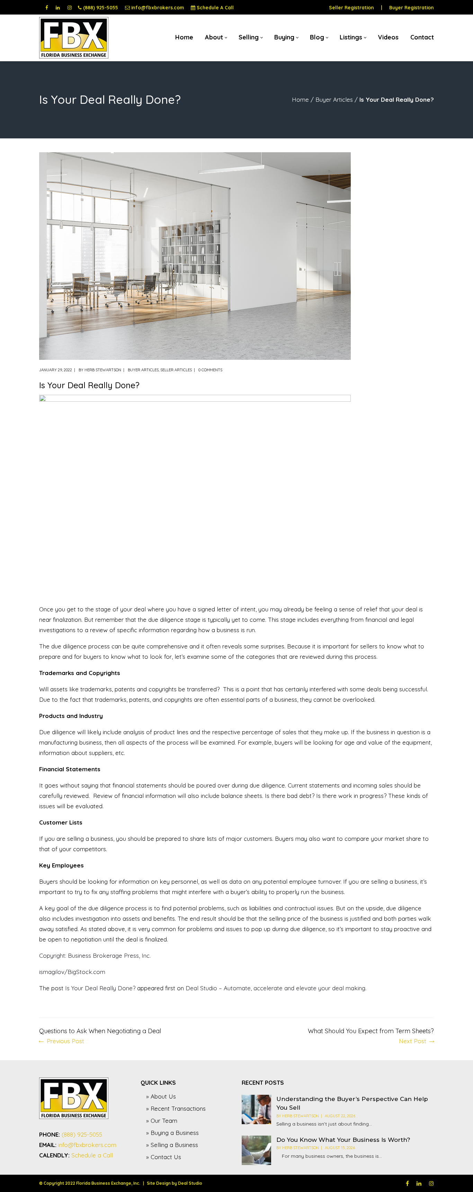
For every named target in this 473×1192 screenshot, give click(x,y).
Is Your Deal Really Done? (100, 988)
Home (300, 99)
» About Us (161, 1096)
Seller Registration (351, 7)
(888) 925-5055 (100, 7)
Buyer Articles (334, 99)
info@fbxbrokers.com (157, 7)
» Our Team (161, 1120)
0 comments (210, 369)
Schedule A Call (215, 7)
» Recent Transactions (176, 1108)
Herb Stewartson (102, 369)
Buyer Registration (411, 7)
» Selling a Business (172, 1144)
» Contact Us (163, 1157)
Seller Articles (176, 369)
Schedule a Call (92, 1155)
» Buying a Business (172, 1132)
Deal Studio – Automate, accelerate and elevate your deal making (275, 988)
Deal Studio (190, 1183)
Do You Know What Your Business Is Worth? (343, 1139)
